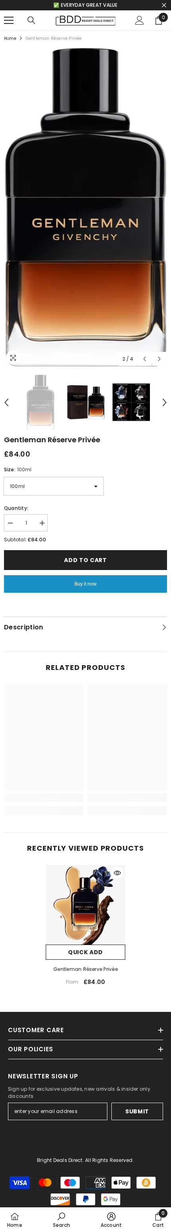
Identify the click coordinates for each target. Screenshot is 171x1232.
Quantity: (16, 508)
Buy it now (85, 584)
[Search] (31, 20)
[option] (85, 207)
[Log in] (139, 20)
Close (164, 5)
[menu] (9, 20)
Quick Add (85, 952)
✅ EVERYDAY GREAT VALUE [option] (85, 5)
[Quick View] (117, 873)
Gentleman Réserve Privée (85, 969)
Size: (17, 469)
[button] (145, 359)
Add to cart (85, 560)
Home (10, 38)
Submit (137, 1111)
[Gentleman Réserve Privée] (85, 905)
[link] (44, 797)
